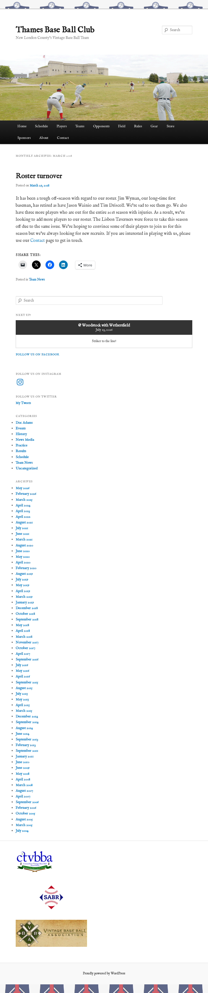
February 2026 (26, 494)
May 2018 (22, 625)
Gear (154, 126)
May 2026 (22, 488)
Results (21, 451)
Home (22, 126)
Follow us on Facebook (37, 354)
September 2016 (27, 659)
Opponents (101, 126)
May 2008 (22, 773)
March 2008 (24, 785)
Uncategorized (27, 468)
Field (121, 126)
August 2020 (24, 545)
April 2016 (23, 676)
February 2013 (26, 745)
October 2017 (25, 648)
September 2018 (27, 619)
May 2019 (22, 585)
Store (170, 126)
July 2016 (22, 665)
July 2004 (22, 830)
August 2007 (24, 790)
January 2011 (25, 756)
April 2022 (23, 516)
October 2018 (25, 613)
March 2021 (24, 539)
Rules (138, 126)
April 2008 (23, 779)
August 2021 (24, 522)
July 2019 (22, 579)
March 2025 (24, 499)
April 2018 (23, 630)
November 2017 (27, 642)
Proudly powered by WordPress (104, 973)
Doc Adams (24, 422)
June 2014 (22, 733)
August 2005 (24, 819)
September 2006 (27, 802)
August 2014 (24, 728)
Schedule (41, 126)
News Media (25, 439)
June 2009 (23, 767)
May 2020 (23, 556)
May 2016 (22, 670)
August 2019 (24, 573)
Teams (79, 126)
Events (21, 428)
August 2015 (24, 688)
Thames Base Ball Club (55, 30)
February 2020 (26, 568)
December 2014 (27, 716)
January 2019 (25, 602)
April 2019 (23, 591)
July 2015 (22, 693)
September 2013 (27, 739)
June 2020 (23, 551)
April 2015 (23, 705)
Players (62, 126)
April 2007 (23, 796)
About (43, 138)
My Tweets (23, 403)
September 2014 (27, 722)
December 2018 (27, 608)
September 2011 (27, 750)
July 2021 (22, 528)
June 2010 (22, 762)
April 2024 (23, 505)
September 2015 (27, 682)
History (21, 434)
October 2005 (25, 813)
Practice (21, 445)
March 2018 (24, 636)
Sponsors (24, 138)
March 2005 (24, 825)
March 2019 (24, 596)
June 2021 (22, 533)
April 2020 (23, 562)
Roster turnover (39, 176)
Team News (37, 279)
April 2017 (23, 653)
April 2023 (23, 511)
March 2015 (24, 710)
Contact (63, 138)
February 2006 (26, 807)
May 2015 (22, 699)
